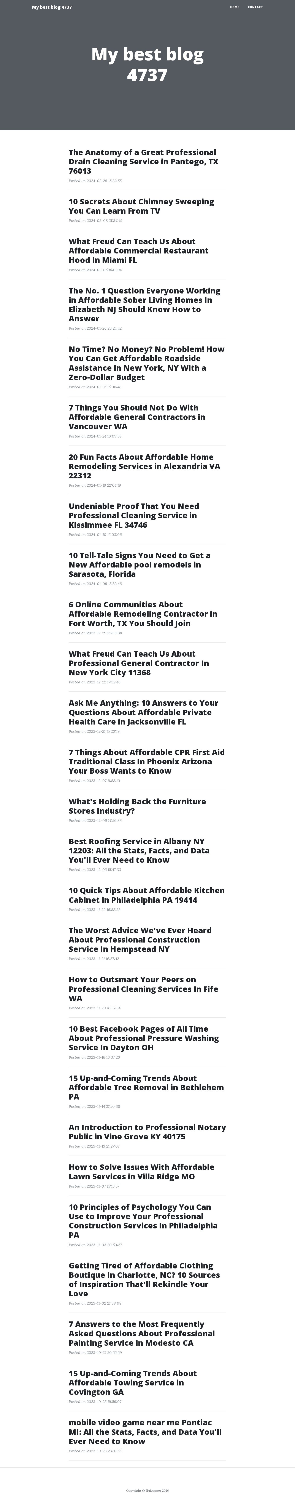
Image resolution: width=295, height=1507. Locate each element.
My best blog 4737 (52, 7)
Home (234, 7)
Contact (255, 7)
